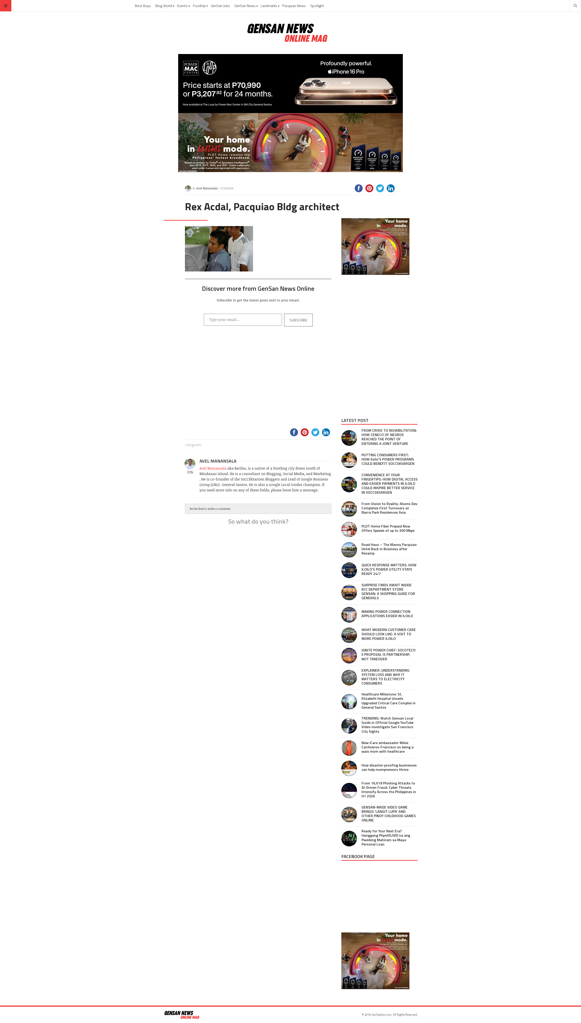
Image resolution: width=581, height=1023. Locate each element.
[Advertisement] (258, 383)
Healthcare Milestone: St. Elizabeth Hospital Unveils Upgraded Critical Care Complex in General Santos (389, 700)
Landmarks (269, 5)
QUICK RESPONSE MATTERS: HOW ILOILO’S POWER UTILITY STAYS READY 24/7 (389, 569)
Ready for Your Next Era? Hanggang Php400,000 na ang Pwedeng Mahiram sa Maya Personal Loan (386, 837)
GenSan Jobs (220, 5)
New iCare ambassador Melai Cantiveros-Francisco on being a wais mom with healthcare (388, 747)
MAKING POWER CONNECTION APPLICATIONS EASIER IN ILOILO (387, 614)
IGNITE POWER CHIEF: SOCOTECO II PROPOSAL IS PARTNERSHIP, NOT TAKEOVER (389, 654)
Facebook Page (358, 856)
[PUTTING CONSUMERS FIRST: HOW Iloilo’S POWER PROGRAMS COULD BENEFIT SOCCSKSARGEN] (349, 460)
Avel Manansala (206, 188)
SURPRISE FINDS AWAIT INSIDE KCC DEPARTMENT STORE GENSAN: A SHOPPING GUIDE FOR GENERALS (388, 591)
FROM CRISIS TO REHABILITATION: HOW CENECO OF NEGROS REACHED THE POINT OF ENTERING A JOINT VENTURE (389, 437)
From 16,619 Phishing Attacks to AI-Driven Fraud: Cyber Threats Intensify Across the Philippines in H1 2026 (389, 789)
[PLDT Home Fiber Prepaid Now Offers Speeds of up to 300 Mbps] (349, 529)
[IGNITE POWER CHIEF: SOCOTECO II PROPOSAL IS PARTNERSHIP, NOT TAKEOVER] (349, 655)
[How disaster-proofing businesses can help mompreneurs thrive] (349, 768)
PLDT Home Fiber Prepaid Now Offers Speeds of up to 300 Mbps (388, 528)
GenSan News (245, 5)
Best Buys (143, 5)
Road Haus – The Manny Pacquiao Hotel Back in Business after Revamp (389, 549)
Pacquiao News (294, 5)
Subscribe (298, 320)
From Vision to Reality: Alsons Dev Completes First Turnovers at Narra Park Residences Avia (389, 508)
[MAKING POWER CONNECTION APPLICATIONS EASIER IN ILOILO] (349, 615)
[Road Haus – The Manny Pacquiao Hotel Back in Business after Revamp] (349, 550)
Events (182, 5)
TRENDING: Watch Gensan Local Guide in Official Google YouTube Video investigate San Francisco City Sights (388, 724)
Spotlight (317, 5)
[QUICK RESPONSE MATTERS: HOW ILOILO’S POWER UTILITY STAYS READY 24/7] (349, 570)
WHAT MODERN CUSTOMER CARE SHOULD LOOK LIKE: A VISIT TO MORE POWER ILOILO (389, 634)
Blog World (163, 5)
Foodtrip (199, 5)
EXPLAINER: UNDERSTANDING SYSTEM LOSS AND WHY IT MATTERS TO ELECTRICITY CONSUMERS (385, 677)
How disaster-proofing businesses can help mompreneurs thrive (389, 767)
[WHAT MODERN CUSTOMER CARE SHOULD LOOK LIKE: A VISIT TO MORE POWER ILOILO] (349, 635)
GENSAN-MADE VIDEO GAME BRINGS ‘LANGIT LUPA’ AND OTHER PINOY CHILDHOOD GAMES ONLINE (389, 813)
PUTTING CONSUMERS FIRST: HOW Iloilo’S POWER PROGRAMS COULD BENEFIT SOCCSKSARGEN (388, 459)
